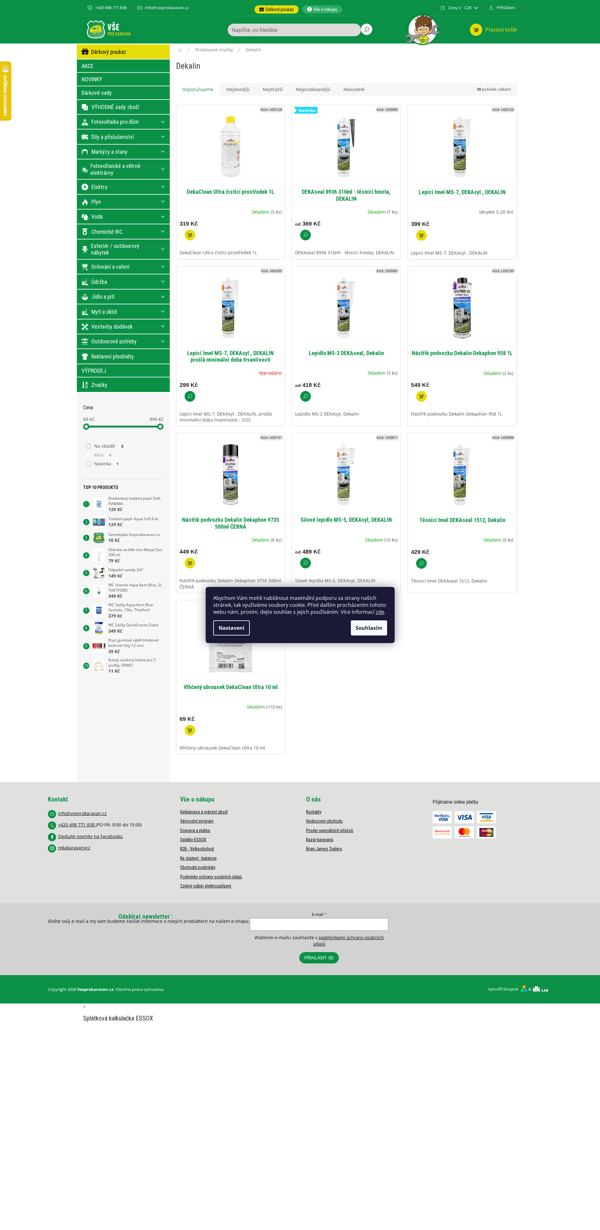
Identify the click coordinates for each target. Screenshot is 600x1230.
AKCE (88, 66)
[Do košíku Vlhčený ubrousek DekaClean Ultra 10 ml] (190, 730)
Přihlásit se (319, 957)
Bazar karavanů (319, 839)
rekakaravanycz (74, 848)
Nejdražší (273, 89)
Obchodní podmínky (197, 867)
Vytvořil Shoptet (503, 989)
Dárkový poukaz (108, 52)
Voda (97, 216)
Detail (305, 235)
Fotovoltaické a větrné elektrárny (115, 169)
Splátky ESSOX (193, 839)
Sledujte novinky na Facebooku (90, 836)
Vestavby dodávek (112, 326)
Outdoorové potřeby (114, 341)
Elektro (99, 187)
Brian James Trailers (324, 848)
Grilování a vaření (110, 266)
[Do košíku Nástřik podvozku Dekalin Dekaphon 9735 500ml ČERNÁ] (190, 563)
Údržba (99, 282)
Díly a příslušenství (112, 137)
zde (380, 611)
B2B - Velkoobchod (197, 848)
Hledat (366, 29)
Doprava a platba (195, 830)
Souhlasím (369, 627)
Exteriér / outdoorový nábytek (115, 249)
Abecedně (353, 89)
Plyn (96, 201)
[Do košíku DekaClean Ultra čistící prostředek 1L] (190, 235)
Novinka (106, 464)
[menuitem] (276, 9)
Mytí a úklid (104, 311)
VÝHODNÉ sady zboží (115, 107)
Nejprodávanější (313, 89)
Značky (99, 385)
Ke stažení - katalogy (198, 858)
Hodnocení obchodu (324, 821)
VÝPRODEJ (94, 370)
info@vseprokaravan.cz (82, 813)
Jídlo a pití (103, 296)
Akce (102, 455)
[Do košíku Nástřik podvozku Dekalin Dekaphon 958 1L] (421, 396)
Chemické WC (107, 231)
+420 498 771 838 (77, 825)
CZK (469, 7)
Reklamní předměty (112, 356)
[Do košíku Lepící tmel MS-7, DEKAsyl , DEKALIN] (421, 235)
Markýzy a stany (109, 151)
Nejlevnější (238, 89)
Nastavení (231, 627)
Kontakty (314, 811)
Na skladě (109, 446)
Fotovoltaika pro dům (115, 121)
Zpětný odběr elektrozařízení (205, 885)
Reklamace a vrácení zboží (204, 811)
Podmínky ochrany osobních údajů (211, 876)
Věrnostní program (197, 821)
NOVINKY (92, 79)
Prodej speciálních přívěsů (329, 830)
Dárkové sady (97, 92)
